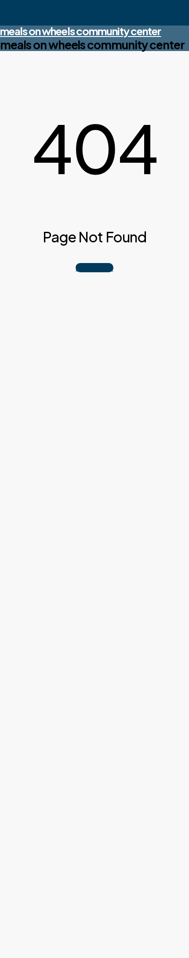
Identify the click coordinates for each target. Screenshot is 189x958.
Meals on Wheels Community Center (80, 30)
